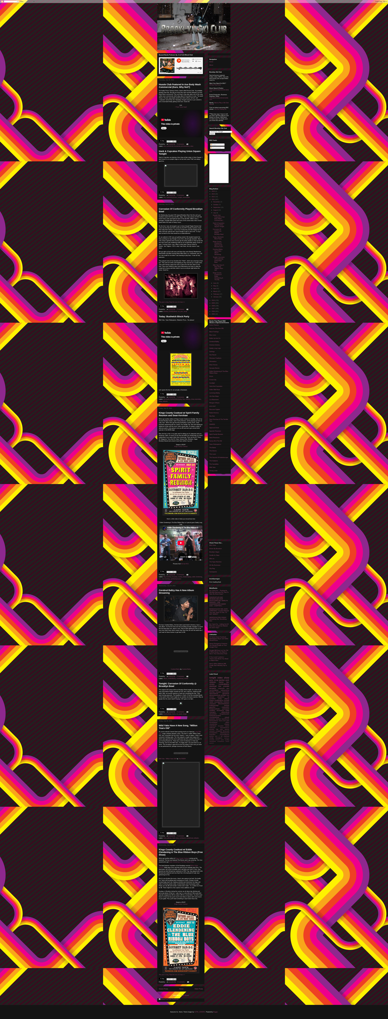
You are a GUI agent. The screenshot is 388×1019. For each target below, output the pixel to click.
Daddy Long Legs (215, 348)
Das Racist (212, 355)
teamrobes (198, 399)
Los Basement (214, 399)
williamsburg (225, 712)
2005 (213, 314)
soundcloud (180, 678)
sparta (222, 739)
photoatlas (211, 739)
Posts (214, 144)
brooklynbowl (173, 311)
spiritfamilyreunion (176, 579)
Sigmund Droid (214, 427)
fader (164, 838)
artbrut (227, 722)
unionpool (212, 703)
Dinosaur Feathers (215, 358)
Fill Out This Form (215, 85)
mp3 (173, 838)
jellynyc (169, 838)
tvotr (224, 720)
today (160, 401)
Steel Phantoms (214, 437)
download (212, 686)
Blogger (215, 1012)
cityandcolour (213, 724)
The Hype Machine (215, 562)
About (211, 65)
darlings (226, 705)
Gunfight (212, 383)
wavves (227, 729)
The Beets (212, 447)
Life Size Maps (214, 396)
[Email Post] (187, 144)
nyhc (221, 729)
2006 (213, 311)
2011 (213, 199)
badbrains (226, 738)
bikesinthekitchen (223, 703)
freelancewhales (214, 709)
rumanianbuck (220, 741)
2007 (213, 308)
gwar (227, 720)
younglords (219, 731)
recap (185, 311)
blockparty (166, 399)
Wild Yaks (212, 467)
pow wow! (212, 406)
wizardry (211, 729)
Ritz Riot (212, 416)
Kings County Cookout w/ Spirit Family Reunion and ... (218, 244)
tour (219, 686)
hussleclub (177, 146)
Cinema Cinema (214, 345)
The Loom (212, 454)
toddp (227, 710)
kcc (160, 579)
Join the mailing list (220, 109)
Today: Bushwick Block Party (174, 316)
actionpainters (213, 733)
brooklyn (165, 311)
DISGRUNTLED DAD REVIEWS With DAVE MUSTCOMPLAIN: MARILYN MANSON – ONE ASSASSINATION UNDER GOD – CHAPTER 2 (218, 601)
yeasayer (212, 731)
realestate (212, 727)
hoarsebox (212, 734)
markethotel (212, 726)
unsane (227, 741)
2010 (213, 300)
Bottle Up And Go (214, 338)
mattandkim (225, 707)
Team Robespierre (215, 444)
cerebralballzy (172, 678)
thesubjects (219, 738)
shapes (211, 700)
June (215, 283)
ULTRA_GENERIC (199, 1012)
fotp (217, 729)
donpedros (220, 697)
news (177, 838)
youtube (226, 686)
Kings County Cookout (180, 446)
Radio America (214, 413)
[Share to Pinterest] (175, 141)
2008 (213, 306)
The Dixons (213, 451)
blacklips (212, 692)
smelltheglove (219, 700)
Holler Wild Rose (214, 389)
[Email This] (168, 141)
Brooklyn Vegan (214, 552)
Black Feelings (214, 331)
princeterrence (185, 146)
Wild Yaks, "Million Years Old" (167, 758)
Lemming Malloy (214, 393)
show (192, 399)
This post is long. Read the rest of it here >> (172, 302)
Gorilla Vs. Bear (214, 555)
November (216, 202)
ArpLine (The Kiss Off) (216, 328)
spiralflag (227, 739)
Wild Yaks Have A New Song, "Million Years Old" (218, 267)
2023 (213, 191)
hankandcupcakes (172, 197)
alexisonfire (213, 714)
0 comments (180, 144)
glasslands (225, 693)
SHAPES (212, 424)
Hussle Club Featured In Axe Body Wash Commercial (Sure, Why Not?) (180, 85)
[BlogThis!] (170, 141)
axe (164, 146)
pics (182, 311)
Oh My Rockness (214, 565)
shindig (211, 738)
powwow (212, 719)
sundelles (212, 698)
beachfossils (225, 719)
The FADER (182, 758)
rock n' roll (218, 736)
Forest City (212, 379)
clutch (173, 714)
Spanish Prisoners (215, 431)
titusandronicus (224, 727)
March (215, 291)
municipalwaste (214, 717)
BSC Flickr (212, 545)
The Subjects (213, 461)
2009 (213, 303)
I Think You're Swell (181, 107)
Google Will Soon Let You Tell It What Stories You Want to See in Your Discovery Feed (218, 652)
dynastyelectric (213, 720)
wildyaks (165, 401)
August (215, 210)
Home (181, 989)
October (216, 204)
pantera (211, 736)
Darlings (212, 351)
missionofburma (224, 734)
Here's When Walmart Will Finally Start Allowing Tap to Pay (218, 665)
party (211, 680)
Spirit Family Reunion (216, 434)
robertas (188, 399)
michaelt (226, 700)
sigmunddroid (213, 693)
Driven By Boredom (215, 548)
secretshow (220, 710)
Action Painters (214, 325)
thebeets (226, 702)
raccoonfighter (214, 690)
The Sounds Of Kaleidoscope (218, 457)
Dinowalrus (212, 361)
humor (221, 682)
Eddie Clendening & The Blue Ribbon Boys (181, 862)
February (216, 294)
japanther (212, 707)
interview (218, 719)
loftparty (226, 724)
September (217, 207)
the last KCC (185, 564)
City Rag (212, 568)
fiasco (220, 720)
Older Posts (199, 989)
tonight (180, 197)
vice (228, 695)
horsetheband (213, 722)
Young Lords (213, 470)
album (165, 678)
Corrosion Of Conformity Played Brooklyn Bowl (218, 231)
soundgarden (218, 702)
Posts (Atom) (185, 995)
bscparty (174, 577)
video (191, 146)
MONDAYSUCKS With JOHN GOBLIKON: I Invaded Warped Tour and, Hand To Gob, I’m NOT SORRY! (219, 611)
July (214, 213)
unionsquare (186, 197)
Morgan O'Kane (214, 403)
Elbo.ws (211, 558)
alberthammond (224, 733)
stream (186, 678)
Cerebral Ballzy (175, 669)
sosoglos (218, 692)
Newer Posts (163, 989)
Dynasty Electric (214, 368)
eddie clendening (197, 577)
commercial (169, 146)
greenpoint (225, 709)
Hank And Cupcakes (215, 386)
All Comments (216, 148)
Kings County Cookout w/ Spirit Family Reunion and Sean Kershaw (179, 414)
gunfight (223, 695)
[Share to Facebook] (173, 141)
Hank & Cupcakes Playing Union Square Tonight (218, 224)
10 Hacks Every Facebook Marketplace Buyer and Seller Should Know (218, 638)
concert (211, 697)
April (215, 288)
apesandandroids (214, 695)
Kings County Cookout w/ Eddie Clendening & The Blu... (218, 276)
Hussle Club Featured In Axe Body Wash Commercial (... (219, 217)
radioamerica (225, 690)
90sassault (226, 731)
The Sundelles (214, 464)
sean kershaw (166, 579)
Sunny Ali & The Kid (215, 441)
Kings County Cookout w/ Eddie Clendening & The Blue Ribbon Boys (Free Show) (181, 852)
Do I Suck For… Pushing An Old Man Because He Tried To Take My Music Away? (219, 592)
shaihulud (226, 736)
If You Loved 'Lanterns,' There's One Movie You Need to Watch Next (218, 658)
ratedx (211, 702)
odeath (227, 717)
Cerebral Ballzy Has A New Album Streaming (218, 251)
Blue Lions (212, 335)
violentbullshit (212, 741)
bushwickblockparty (176, 399)
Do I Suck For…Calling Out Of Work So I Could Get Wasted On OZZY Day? (219, 625)
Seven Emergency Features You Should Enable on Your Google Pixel (218, 645)
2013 (213, 194)
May (214, 286)
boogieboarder (224, 714)
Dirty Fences (213, 365)
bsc (227, 682)
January (216, 297)
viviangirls (212, 712)
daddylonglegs (187, 577)
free (164, 197)
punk (180, 714)
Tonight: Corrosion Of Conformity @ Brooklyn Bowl (219, 259)
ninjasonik (221, 688)
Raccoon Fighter (214, 409)
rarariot (227, 726)
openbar (222, 680)
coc (179, 311)
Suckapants (213, 572)
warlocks (211, 743)
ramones (217, 739)
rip (228, 697)
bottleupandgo (214, 705)
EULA (211, 376)
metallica (212, 710)
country (180, 577)
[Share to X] (171, 141)
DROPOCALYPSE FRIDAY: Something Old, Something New (218, 619)
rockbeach (183, 838)
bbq (164, 577)
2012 (213, 196)
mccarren (220, 726)
